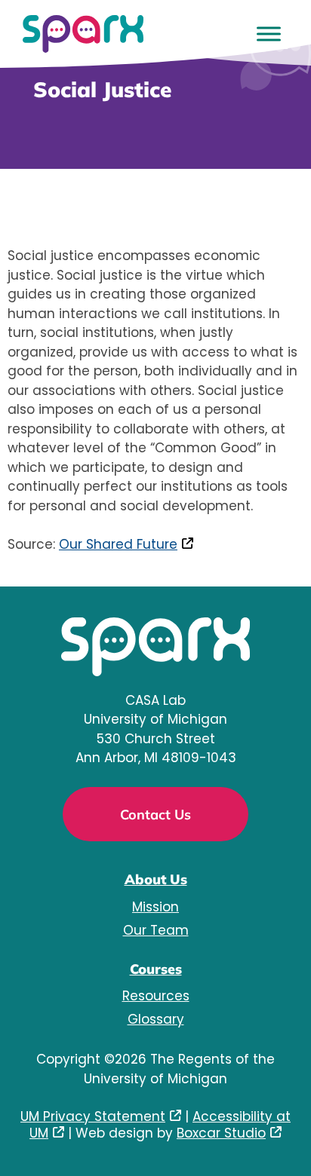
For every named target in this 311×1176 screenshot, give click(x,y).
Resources (155, 996)
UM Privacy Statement (92, 1116)
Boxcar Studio (221, 1133)
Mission (155, 907)
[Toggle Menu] (269, 33)
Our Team (156, 930)
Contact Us (155, 814)
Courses (156, 969)
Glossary (156, 1019)
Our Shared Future (118, 544)
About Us (156, 879)
